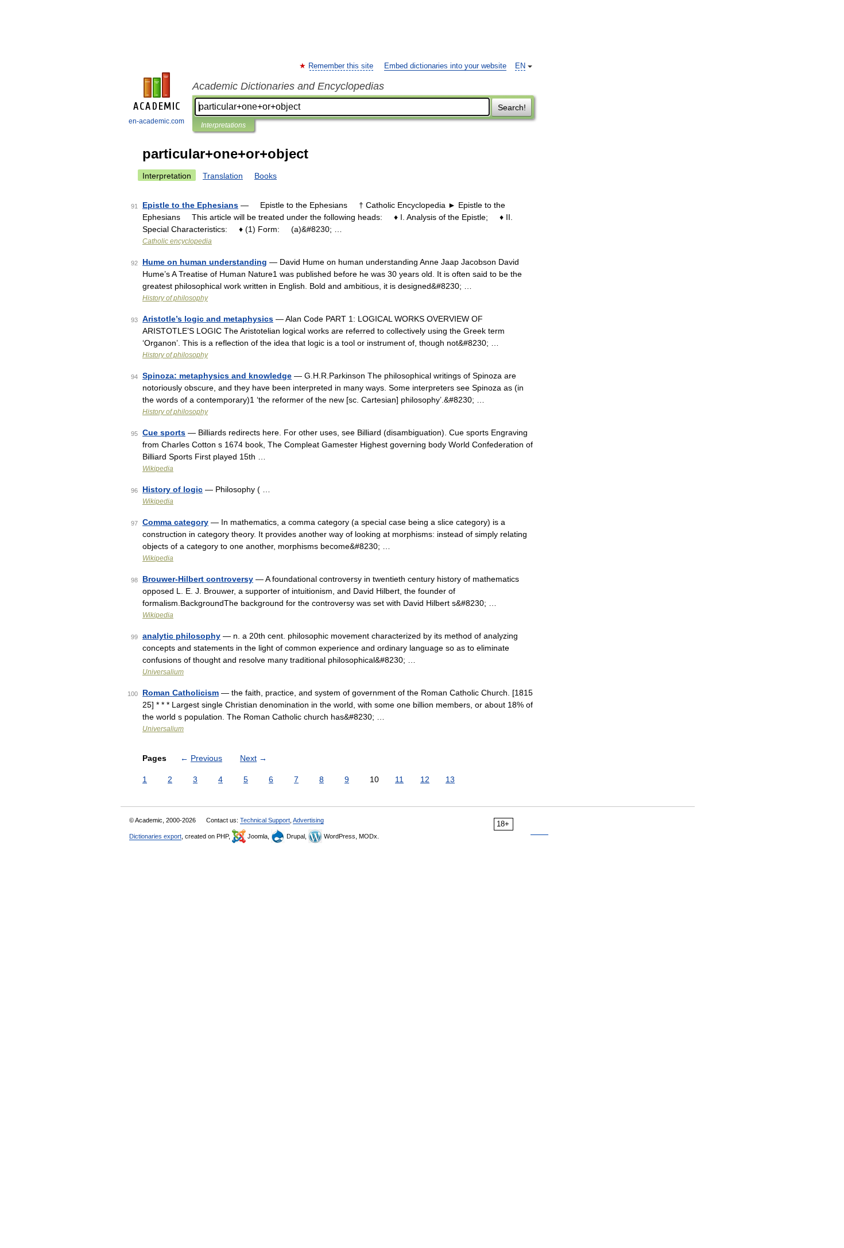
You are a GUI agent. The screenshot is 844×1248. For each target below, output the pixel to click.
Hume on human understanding (204, 261)
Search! (512, 107)
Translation (223, 175)
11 (399, 779)
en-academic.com (156, 121)
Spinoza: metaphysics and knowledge (217, 375)
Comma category (175, 522)
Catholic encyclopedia (177, 241)
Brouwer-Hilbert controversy (197, 579)
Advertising (308, 820)
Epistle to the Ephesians (190, 205)
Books (265, 175)
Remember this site (341, 66)
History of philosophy (175, 298)
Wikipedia (157, 469)
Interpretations (223, 125)
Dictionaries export (155, 836)
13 (450, 779)
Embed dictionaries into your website (445, 66)
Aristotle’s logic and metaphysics (207, 318)
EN (520, 66)
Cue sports (163, 432)
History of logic (172, 489)
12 (424, 779)
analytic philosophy (181, 635)
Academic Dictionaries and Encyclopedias (288, 86)
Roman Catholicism (180, 692)
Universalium (163, 672)
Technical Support (265, 820)
